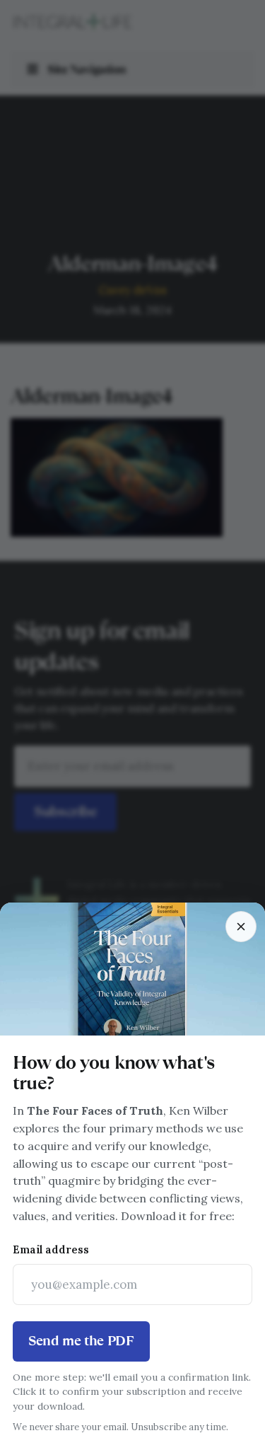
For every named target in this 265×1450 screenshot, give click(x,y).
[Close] (241, 926)
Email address (51, 1249)
